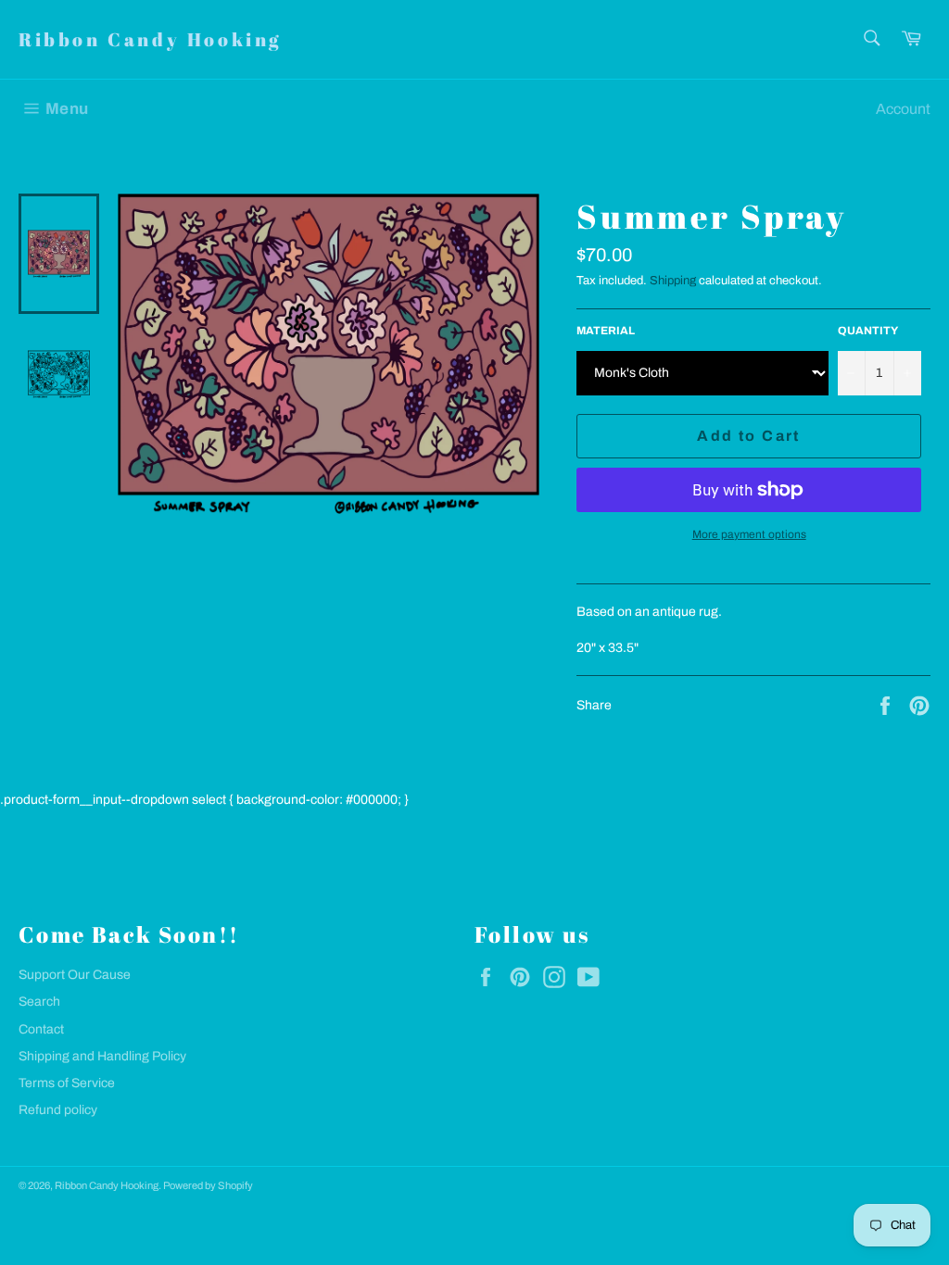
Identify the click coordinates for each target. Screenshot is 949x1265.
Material (605, 330)
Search (39, 1001)
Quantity (868, 330)
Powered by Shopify (208, 1185)
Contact (41, 1029)
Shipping (673, 280)
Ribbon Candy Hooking (150, 39)
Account (903, 109)
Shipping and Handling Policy (102, 1056)
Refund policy (58, 1110)
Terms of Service (67, 1083)
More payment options (749, 534)
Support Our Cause (75, 975)
